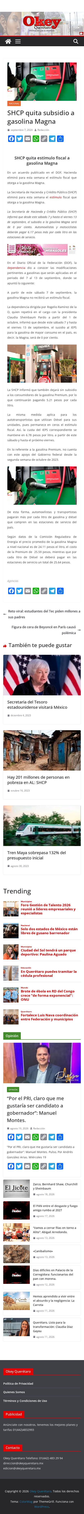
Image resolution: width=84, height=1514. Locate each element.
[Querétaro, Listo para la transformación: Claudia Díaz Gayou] (16, 1330)
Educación (26, 967)
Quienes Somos (14, 1392)
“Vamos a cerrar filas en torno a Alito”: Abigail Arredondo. (54, 1230)
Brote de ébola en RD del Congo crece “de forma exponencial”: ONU (48, 995)
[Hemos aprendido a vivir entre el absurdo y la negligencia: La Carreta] (16, 1303)
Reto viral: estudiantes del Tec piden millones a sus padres (44, 614)
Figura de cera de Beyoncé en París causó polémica (44, 630)
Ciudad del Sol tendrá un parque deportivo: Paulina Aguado (48, 952)
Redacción (43, 130)
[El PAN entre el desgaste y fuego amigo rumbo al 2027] (16, 1211)
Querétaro (26, 1011)
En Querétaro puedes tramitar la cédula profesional (49, 974)
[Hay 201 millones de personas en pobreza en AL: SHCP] (42, 733)
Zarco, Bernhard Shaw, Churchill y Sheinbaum (55, 1186)
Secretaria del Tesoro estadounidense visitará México (37, 704)
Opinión (13, 1089)
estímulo (56, 197)
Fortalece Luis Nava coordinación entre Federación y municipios (49, 1017)
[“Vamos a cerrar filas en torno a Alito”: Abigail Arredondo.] (16, 1233)
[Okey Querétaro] (42, 14)
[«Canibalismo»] (16, 1254)
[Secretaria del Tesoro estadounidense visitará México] (42, 657)
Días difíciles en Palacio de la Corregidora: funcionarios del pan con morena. (53, 1274)
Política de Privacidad (18, 1383)
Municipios (26, 901)
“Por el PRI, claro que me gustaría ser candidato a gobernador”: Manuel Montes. (35, 1109)
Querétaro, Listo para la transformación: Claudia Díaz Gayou (53, 1327)
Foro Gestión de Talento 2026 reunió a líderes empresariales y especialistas (48, 909)
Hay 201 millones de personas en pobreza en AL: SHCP (38, 779)
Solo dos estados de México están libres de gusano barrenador (49, 931)
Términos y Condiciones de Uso (25, 1401)
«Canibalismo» (43, 1251)
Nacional (14, 103)
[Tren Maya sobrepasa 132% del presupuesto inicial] (42, 808)
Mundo (24, 987)
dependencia (16, 268)
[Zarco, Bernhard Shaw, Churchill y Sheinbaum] (16, 1189)
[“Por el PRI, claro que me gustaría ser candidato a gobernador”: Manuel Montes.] (42, 1063)
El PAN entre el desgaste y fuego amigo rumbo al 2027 (55, 1208)
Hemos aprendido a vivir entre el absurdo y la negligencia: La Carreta (54, 1300)
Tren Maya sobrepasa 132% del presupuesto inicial (36, 855)
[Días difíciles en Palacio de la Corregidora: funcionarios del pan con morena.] (16, 1277)
